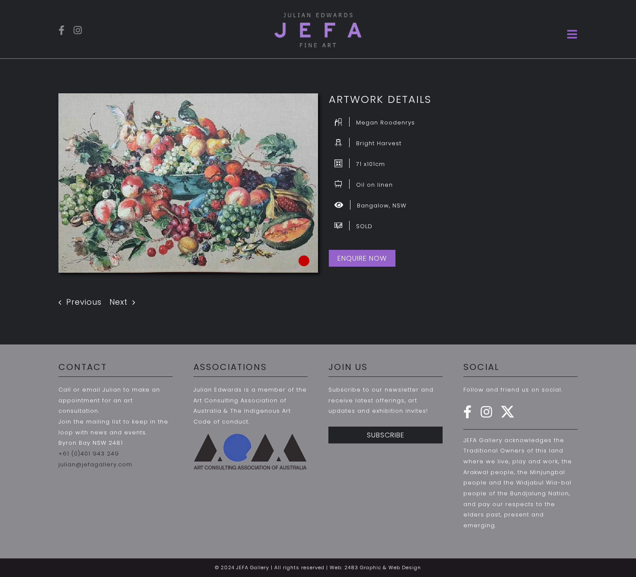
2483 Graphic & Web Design (382, 567)
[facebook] (61, 30)
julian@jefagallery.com (95, 464)
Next (118, 301)
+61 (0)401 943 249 (88, 453)
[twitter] (507, 411)
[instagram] (78, 30)
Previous (84, 301)
